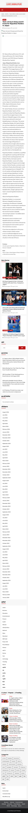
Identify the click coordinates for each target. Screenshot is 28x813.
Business (5, 610)
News (4, 277)
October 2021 (6, 577)
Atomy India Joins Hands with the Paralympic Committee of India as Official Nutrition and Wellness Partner (14, 309)
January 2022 (6, 569)
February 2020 (6, 594)
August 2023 (6, 514)
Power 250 (5, 641)
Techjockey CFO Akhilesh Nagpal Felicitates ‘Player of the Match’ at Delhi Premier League (14, 335)
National (5, 630)
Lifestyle (4, 804)
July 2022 (5, 551)
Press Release (9, 277)
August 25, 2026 (15, 286)
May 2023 (5, 523)
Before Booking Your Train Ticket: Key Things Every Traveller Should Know (14, 368)
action (4, 607)
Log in (4, 788)
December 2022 (6, 537)
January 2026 (6, 432)
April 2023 (5, 526)
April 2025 (5, 457)
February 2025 (6, 463)
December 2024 (6, 469)
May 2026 (5, 420)
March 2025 (5, 460)
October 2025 (6, 440)
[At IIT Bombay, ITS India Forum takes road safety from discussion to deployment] (4, 738)
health (4, 621)
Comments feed (6, 793)
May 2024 (5, 489)
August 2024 (6, 480)
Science (4, 647)
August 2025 (6, 446)
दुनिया (4, 676)
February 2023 (6, 532)
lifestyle (4, 624)
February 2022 (6, 566)
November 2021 (6, 574)
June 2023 (5, 520)
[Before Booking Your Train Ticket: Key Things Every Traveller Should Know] (4, 710)
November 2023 (6, 506)
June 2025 (5, 452)
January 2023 (6, 534)
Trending (5, 661)
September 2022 (7, 546)
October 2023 (6, 509)
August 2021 (6, 583)
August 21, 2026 (15, 312)
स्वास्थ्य (4, 687)
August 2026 (6, 412)
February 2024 (6, 497)
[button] (2, 9)
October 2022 (6, 543)
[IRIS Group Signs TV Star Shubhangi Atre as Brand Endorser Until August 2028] (4, 718)
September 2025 (7, 443)
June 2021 (5, 589)
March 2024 (5, 494)
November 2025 (6, 437)
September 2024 (7, 477)
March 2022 (5, 563)
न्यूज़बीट (4, 678)
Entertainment (6, 616)
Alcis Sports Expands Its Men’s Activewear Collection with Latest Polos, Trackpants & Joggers (13, 282)
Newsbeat (5, 636)
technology (5, 658)
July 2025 (5, 449)
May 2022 (5, 557)
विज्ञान (4, 681)
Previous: (14, 246)
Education (5, 613)
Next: (14, 252)
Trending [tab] (18, 693)
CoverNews (11, 810)
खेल (3, 670)
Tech (4, 656)
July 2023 (5, 517)
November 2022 (6, 540)
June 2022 (5, 554)
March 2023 (5, 529)
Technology (14, 805)
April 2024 (5, 492)
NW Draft (5, 639)
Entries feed (5, 790)
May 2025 (5, 455)
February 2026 (6, 429)
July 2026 (5, 415)
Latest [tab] (4, 693)
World (4, 664)
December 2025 (6, 435)
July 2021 (5, 586)
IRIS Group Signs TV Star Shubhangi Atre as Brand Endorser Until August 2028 (13, 375)
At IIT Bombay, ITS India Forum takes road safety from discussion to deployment (13, 390)
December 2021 (6, 571)
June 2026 (5, 417)
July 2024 (5, 483)
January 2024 (6, 500)
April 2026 (5, 423)
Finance (4, 619)
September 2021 (7, 580)
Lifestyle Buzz (6, 627)
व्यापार (4, 684)
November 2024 (6, 472)
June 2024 (5, 486)
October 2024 (6, 474)
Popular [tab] (11, 693)
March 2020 (5, 591)
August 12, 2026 (15, 337)
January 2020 (6, 597)
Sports (19, 805)
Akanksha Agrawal (7, 28)
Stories (4, 653)
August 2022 (6, 549)
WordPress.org (6, 796)
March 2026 (5, 426)
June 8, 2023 (14, 28)
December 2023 (6, 503)
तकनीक (4, 673)
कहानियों (4, 667)
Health (23, 804)
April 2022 (5, 560)
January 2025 (6, 466)
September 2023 (7, 512)
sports (4, 19)
